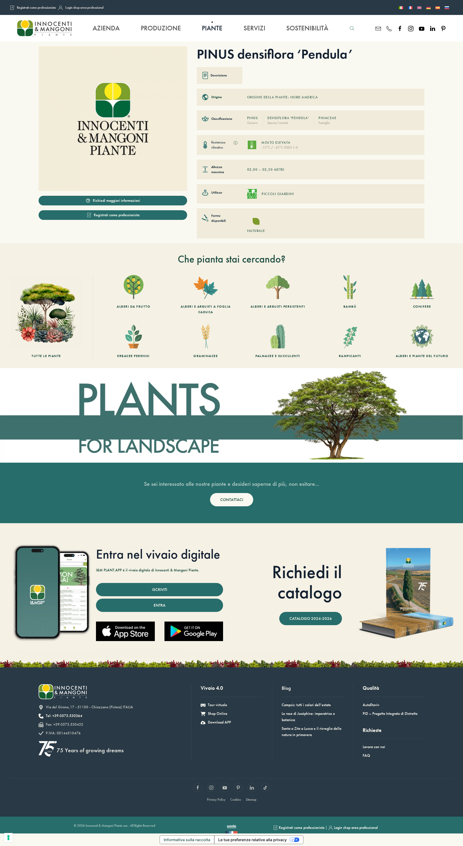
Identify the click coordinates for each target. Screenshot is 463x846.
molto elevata (276, 142)
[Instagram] (411, 28)
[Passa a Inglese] (419, 7)
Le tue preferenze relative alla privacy (252, 839)
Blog (286, 688)
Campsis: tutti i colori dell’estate (306, 704)
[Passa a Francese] (410, 7)
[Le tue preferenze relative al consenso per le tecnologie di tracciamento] (8, 837)
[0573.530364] (389, 28)
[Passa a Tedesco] (428, 7)
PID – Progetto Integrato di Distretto (390, 713)
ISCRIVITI (159, 589)
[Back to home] (44, 28)
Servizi (254, 28)
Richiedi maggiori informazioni (116, 200)
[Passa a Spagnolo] (437, 7)
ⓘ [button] (236, 142)
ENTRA (159, 605)
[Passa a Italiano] (401, 7)
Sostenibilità (307, 28)
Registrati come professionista (36, 7)
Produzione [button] (161, 28)
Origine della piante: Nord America (282, 97)
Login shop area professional (84, 7)
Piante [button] (212, 28)
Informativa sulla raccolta (187, 839)
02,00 (252, 169)
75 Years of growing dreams (90, 750)
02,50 (267, 169)
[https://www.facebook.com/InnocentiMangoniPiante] (400, 28)
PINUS (252, 118)
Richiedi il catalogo (307, 582)
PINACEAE (327, 118)
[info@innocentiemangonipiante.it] (378, 28)
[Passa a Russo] (446, 7)
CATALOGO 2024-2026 (310, 618)
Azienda (106, 28)
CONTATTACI (231, 499)
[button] (351, 28)
